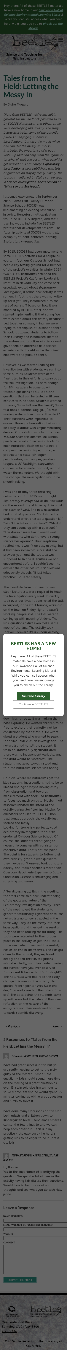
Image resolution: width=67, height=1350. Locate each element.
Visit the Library (33, 696)
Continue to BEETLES (33, 704)
